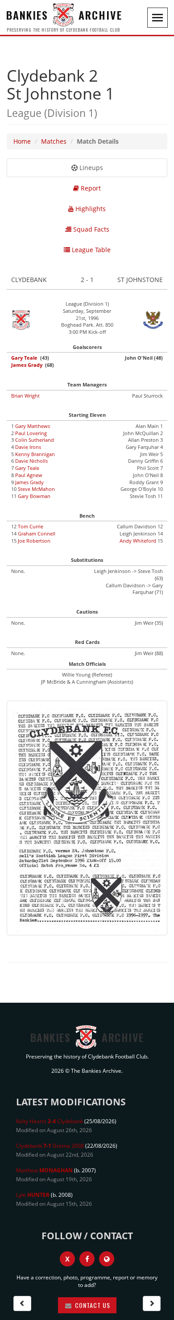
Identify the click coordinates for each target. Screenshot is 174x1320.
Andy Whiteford (138, 540)
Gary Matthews (32, 426)
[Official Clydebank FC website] (106, 1258)
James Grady (26, 364)
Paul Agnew (28, 475)
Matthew (44, 1170)
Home (22, 141)
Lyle (33, 1195)
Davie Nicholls (31, 460)
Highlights (90, 208)
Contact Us (91, 1305)
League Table (90, 249)
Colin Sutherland (34, 439)
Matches (53, 141)
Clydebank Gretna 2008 (50, 1146)
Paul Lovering (31, 433)
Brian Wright (25, 395)
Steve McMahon (36, 489)
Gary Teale (24, 357)
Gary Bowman (34, 496)
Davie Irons (28, 447)
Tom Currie (30, 526)
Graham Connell (36, 533)
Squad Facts (90, 229)
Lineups (90, 167)
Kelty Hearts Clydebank (49, 1121)
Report (90, 188)
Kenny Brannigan (35, 454)
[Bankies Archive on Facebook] (87, 1258)
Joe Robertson (34, 540)
